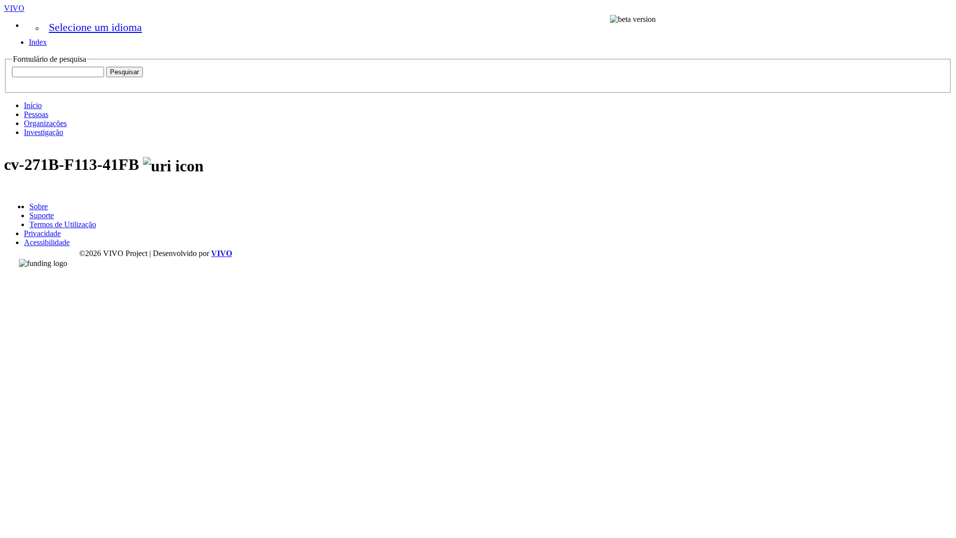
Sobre (38, 206)
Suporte (41, 215)
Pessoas (36, 114)
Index (38, 42)
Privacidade (42, 233)
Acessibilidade (47, 242)
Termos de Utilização (62, 224)
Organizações (45, 123)
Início (33, 105)
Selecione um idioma (95, 27)
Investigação (43, 132)
